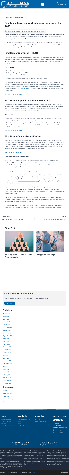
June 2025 (6, 338)
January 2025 (7, 347)
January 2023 (7, 377)
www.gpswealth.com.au (59, 430)
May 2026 (6, 319)
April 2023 (6, 372)
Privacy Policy (3, 472)
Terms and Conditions (26, 472)
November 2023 (7, 361)
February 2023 (7, 375)
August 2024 (6, 355)
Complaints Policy (14, 472)
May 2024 (6, 358)
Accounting (39, 416)
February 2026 (7, 325)
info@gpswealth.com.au (60, 425)
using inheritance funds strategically (28, 181)
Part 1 (56, 432)
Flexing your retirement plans (46, 255)
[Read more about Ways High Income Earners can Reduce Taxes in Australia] (19, 242)
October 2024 (7, 352)
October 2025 (7, 333)
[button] (42, 4)
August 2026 (6, 313)
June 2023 (6, 369)
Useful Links (22, 416)
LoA (68, 472)
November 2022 (7, 383)
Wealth (3, 416)
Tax (4, 402)
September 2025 (8, 336)
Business (5, 390)
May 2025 (6, 341)
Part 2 (61, 432)
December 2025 (7, 327)
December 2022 (7, 380)
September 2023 (8, 363)
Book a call (9, 303)
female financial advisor (22, 88)
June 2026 (6, 316)
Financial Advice (7, 393)
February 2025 (7, 344)
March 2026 (6, 322)
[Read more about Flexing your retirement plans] (50, 242)
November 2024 (7, 349)
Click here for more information (13, 94)
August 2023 (6, 366)
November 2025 (7, 330)
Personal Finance (8, 399)
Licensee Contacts (59, 416)
